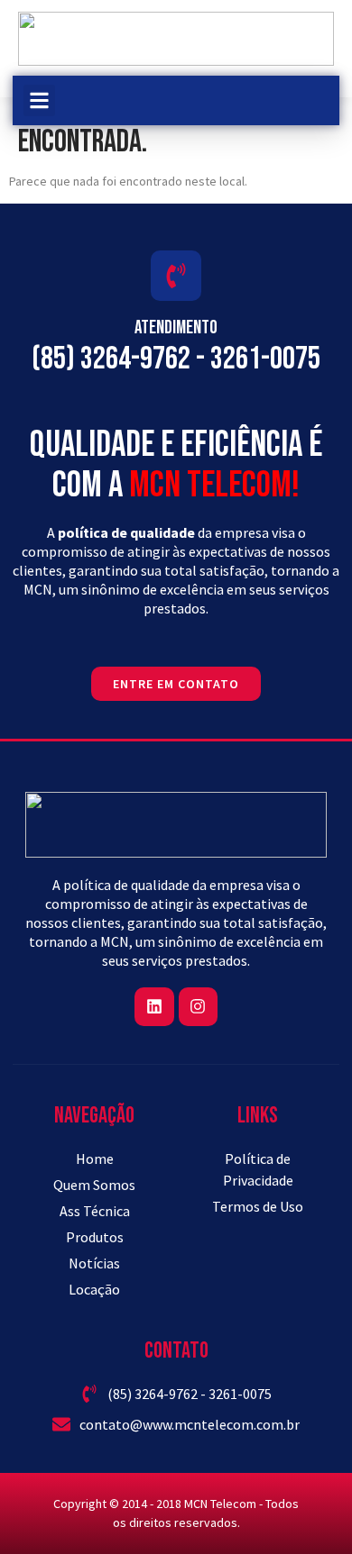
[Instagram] (198, 1006)
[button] (39, 100)
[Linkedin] (153, 1006)
